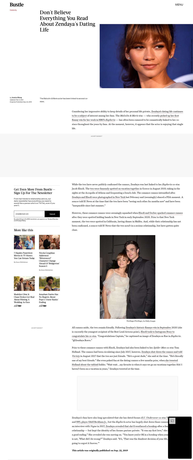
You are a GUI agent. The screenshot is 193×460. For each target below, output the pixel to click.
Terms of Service (53, 219)
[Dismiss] (189, 419)
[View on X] (127, 393)
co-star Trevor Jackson (161, 417)
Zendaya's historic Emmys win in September (148, 327)
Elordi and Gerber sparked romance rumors (161, 212)
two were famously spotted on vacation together (114, 188)
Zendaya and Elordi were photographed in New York (98, 197)
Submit (52, 214)
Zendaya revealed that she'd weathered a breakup (131, 426)
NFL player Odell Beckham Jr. (91, 421)
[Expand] (171, 419)
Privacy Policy (21, 220)
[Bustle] (17, 4)
